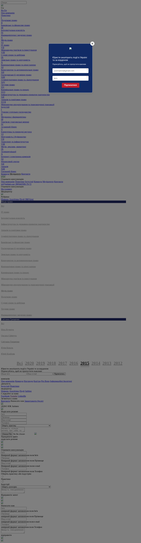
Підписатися (70, 85)
